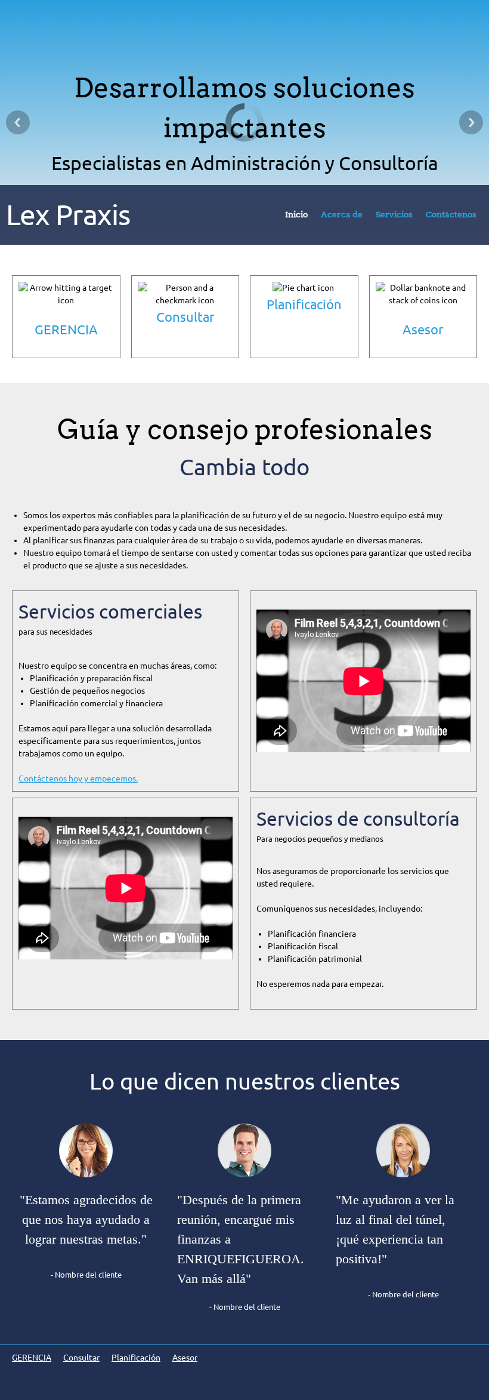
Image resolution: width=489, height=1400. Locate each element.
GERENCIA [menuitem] (31, 1357)
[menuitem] (296, 217)
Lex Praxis (68, 214)
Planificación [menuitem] (136, 1357)
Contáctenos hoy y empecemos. (78, 778)
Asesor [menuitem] (184, 1357)
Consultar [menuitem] (81, 1357)
